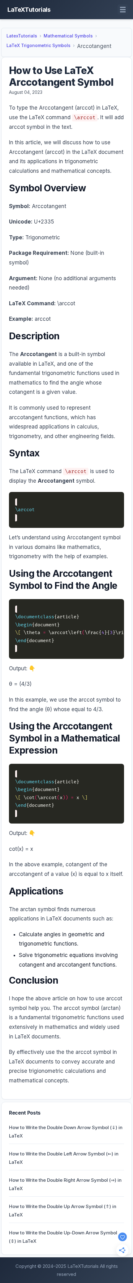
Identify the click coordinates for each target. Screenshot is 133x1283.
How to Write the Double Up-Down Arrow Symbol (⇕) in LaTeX (63, 1237)
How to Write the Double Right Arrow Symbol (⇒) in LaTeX (65, 1184)
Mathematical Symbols (68, 35)
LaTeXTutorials (28, 9)
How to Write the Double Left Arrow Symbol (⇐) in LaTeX (63, 1158)
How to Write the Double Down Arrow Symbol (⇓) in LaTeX (65, 1131)
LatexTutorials (21, 35)
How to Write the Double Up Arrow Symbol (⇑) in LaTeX (62, 1210)
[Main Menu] (123, 9)
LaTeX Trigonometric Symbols (38, 45)
